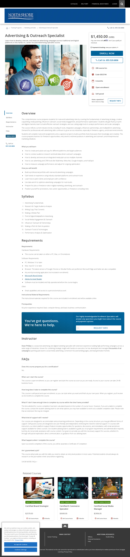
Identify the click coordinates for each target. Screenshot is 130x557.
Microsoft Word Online (33, 276)
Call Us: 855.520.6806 (115, 28)
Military (90, 537)
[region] (21, 539)
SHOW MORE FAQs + (29, 462)
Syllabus (9, 117)
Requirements (11, 122)
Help (89, 541)
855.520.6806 (10, 146)
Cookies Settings (21, 550)
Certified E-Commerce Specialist (70, 507)
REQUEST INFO (115, 101)
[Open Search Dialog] (122, 3)
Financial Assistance (94, 539)
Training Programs (16, 28)
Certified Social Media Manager (104, 507)
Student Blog (110, 537)
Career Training (52, 537)
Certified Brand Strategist (36, 506)
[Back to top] (65, 534)
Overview (9, 113)
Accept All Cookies (20, 544)
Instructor (9, 126)
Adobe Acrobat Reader (33, 279)
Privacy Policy (68, 552)
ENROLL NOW (107, 53)
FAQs (8, 131)
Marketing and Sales (30, 28)
